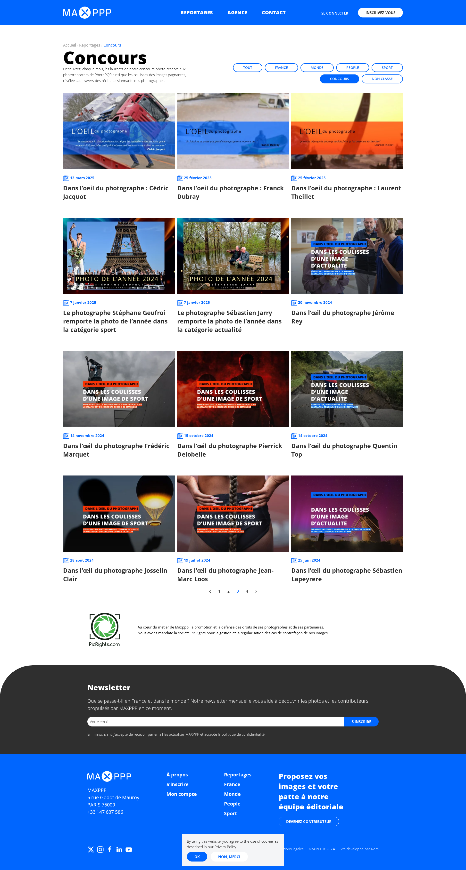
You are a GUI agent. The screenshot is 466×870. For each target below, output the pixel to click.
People (352, 67)
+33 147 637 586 (105, 812)
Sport (387, 67)
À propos (177, 774)
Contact (274, 12)
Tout (247, 67)
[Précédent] (210, 591)
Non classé (382, 78)
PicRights (198, 632)
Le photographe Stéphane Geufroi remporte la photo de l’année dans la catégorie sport (115, 321)
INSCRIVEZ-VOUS (380, 12)
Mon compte (181, 794)
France (281, 67)
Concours (339, 78)
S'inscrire (177, 784)
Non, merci (229, 856)
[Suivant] (256, 591)
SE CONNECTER (334, 13)
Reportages (197, 12)
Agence (237, 12)
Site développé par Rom (359, 848)
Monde (317, 67)
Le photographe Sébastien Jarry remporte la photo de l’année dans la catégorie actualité (229, 321)
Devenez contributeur (309, 821)
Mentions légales (290, 848)
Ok (197, 856)
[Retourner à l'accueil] (87, 12)
